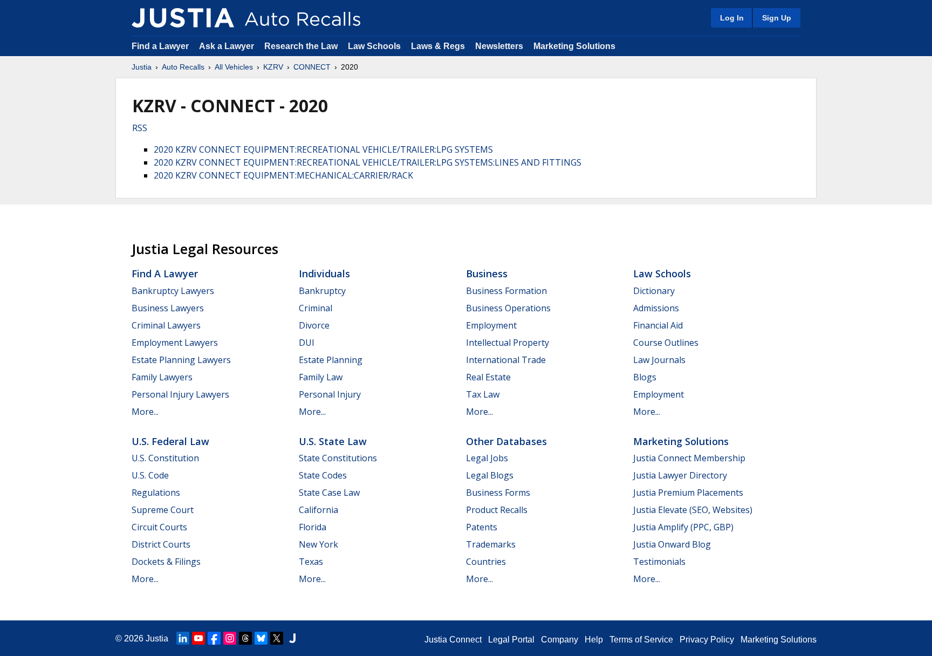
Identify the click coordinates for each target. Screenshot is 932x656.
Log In (732, 17)
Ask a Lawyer (227, 46)
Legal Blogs (489, 475)
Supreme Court (163, 510)
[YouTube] (198, 638)
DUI (306, 342)
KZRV (273, 67)
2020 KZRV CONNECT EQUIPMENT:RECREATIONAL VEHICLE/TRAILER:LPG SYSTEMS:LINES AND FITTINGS (367, 162)
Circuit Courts (159, 527)
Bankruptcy (322, 291)
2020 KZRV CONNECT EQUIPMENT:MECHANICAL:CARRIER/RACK (283, 175)
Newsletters (499, 46)
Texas (311, 562)
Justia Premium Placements (688, 492)
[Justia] (183, 18)
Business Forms (498, 492)
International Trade (506, 360)
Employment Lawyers (175, 342)
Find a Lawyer (160, 46)
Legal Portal (511, 639)
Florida (312, 527)
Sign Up (776, 17)
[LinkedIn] (182, 638)
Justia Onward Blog (672, 544)
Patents (481, 527)
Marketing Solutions (574, 46)
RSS (139, 128)
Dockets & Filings (166, 562)
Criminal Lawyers (166, 325)
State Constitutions (338, 458)
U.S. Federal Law (170, 441)
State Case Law (329, 492)
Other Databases (506, 441)
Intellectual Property (507, 342)
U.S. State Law (333, 441)
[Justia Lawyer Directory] (292, 638)
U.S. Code (150, 475)
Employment (491, 325)
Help (594, 639)
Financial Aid (658, 325)
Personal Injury (330, 394)
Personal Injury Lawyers (180, 394)
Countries (486, 562)
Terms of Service (641, 639)
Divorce (314, 325)
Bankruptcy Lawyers (173, 291)
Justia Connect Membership (689, 458)
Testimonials (659, 562)
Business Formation (506, 291)
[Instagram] (229, 638)
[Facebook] (214, 638)
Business (487, 273)
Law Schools (374, 46)
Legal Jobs (487, 458)
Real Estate (488, 377)
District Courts (161, 544)
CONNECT (312, 67)
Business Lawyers (168, 308)
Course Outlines (665, 342)
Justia (142, 67)
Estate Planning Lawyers (181, 360)
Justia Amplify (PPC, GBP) (683, 527)
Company (559, 639)
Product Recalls (496, 510)
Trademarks (491, 544)
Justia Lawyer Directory (680, 475)
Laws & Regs (438, 46)
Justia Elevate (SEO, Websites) (692, 510)
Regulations (156, 492)
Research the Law (301, 46)
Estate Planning (330, 360)
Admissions (656, 308)
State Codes (323, 475)
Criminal (315, 308)
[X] (276, 638)
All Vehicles (234, 67)
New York (318, 544)
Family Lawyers (162, 377)
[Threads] (245, 638)
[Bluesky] (261, 638)
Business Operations (508, 308)
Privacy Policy (707, 639)
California (318, 510)
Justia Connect (453, 639)
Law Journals (659, 360)
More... (145, 412)
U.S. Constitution (165, 458)
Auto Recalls (183, 67)
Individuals (324, 273)
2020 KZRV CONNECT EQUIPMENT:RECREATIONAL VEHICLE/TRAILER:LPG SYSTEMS (323, 149)
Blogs (644, 377)
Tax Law (482, 394)
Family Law (320, 377)
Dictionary (654, 291)
